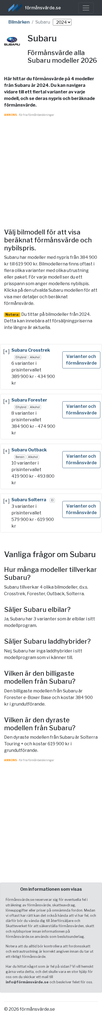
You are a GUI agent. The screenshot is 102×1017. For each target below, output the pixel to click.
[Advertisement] (51, 168)
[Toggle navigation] (86, 7)
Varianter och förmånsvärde (81, 360)
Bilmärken (19, 22)
